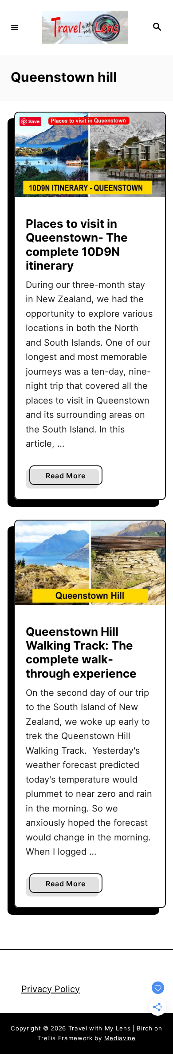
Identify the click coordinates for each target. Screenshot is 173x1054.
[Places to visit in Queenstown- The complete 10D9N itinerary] (90, 155)
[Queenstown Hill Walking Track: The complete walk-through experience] (90, 563)
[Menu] (14, 27)
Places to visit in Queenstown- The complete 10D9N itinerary (77, 244)
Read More (68, 478)
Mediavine (120, 1038)
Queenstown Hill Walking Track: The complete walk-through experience (81, 652)
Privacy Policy (50, 989)
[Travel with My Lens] (85, 27)
